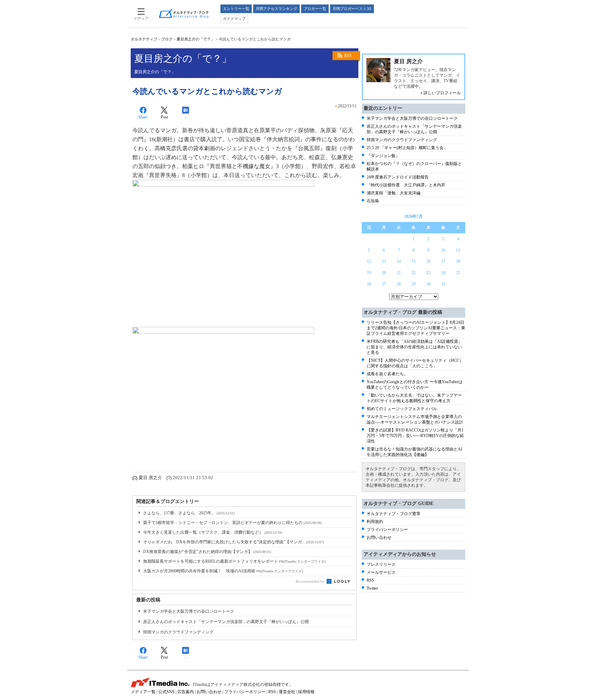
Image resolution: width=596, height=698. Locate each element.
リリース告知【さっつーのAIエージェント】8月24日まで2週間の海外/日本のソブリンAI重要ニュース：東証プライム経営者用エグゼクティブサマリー (416, 328)
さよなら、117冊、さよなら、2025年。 (189, 513)
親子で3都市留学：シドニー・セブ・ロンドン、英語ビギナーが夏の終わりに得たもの (232, 522)
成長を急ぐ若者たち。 (387, 373)
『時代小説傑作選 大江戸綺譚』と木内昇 (406, 185)
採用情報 (306, 691)
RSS (348, 55)
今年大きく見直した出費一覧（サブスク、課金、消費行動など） (212, 532)
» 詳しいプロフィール (440, 92)
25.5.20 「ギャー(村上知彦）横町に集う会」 (407, 147)
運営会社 (287, 691)
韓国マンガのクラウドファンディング (178, 632)
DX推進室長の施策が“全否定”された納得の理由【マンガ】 (207, 551)
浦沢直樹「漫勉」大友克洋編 (393, 193)
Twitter (372, 588)
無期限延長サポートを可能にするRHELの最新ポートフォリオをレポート (234, 561)
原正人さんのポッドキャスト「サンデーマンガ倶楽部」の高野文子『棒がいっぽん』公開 (226, 621)
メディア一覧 (143, 691)
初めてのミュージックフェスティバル (402, 408)
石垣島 (373, 200)
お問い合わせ (379, 537)
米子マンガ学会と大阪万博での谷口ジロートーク (188, 611)
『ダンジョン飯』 (383, 155)
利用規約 (375, 521)
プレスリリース (381, 564)
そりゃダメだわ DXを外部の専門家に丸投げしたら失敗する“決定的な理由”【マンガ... (233, 542)
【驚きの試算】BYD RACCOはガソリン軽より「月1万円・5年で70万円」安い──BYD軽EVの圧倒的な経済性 (415, 436)
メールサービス (381, 572)
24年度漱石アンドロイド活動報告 (398, 177)
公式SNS (166, 691)
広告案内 (185, 691)
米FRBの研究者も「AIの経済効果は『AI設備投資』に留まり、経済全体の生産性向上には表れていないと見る (414, 347)
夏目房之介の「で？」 (196, 39)
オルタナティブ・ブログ (151, 39)
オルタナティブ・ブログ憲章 (393, 513)
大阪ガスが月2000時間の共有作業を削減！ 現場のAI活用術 (223, 571)
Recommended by (311, 581)
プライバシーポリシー (387, 529)
